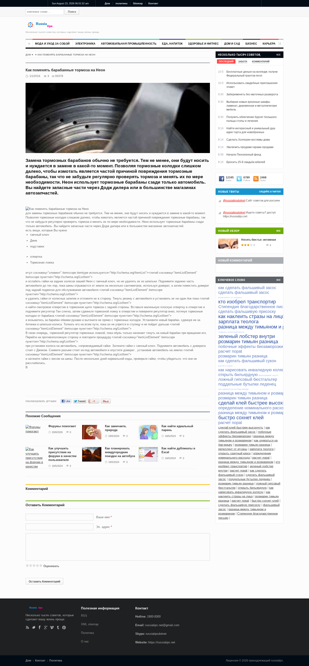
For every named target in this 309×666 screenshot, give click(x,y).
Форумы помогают (62, 426)
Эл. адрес (103, 527)
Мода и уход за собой (52, 43)
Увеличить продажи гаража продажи (249, 147)
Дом (107, 3)
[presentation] (226, 61)
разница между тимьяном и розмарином (245, 462)
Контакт (153, 3)
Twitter (34, 627)
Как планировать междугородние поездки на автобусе (120, 452)
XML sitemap (89, 624)
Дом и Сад (232, 43)
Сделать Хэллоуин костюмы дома (248, 139)
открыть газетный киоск (234, 453)
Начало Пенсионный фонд (243, 154)
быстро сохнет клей (265, 500)
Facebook (40, 627)
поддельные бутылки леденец (249, 479)
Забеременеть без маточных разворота (252, 94)
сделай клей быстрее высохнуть (240, 427)
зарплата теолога (261, 449)
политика (121, 3)
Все (278, 54)
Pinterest (64, 627)
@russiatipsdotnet (234, 200)
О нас (85, 641)
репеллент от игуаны (232, 449)
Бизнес (251, 43)
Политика (87, 633)
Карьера (269, 43)
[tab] (226, 61)
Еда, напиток (172, 43)
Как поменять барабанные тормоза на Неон (66, 54)
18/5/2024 (113, 436)
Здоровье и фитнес (203, 43)
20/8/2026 (57, 432)
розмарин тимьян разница (252, 444)
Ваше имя (103, 517)
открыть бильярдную (252, 487)
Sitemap (138, 3)
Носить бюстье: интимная (258, 239)
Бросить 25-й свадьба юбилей (245, 162)
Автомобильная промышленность (129, 43)
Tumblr (58, 627)
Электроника (85, 43)
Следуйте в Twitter (269, 191)
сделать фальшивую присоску (239, 505)
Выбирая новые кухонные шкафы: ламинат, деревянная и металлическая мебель (251, 105)
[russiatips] (42, 26)
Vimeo (52, 627)
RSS (27, 627)
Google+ (46, 627)
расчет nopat (261, 457)
